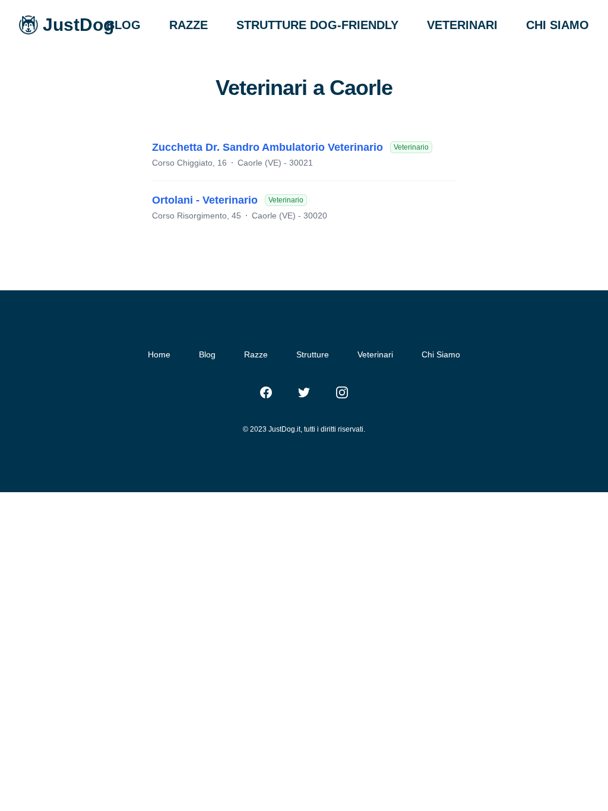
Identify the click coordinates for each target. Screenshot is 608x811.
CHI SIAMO (557, 24)
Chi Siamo (441, 354)
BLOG (123, 24)
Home (159, 354)
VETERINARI (462, 24)
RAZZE (188, 24)
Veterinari (375, 354)
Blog (207, 354)
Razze (256, 354)
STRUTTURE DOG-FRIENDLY (317, 24)
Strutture (312, 354)
